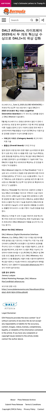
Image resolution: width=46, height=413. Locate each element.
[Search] (31, 20)
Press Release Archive (27, 400)
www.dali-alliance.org (30, 265)
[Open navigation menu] (4, 20)
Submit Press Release (14, 404)
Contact (40, 409)
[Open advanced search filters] (36, 20)
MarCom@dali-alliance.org (13, 281)
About (12, 400)
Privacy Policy (29, 409)
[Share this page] (42, 20)
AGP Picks (5, 3)
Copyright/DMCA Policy (12, 409)
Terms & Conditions (33, 404)
